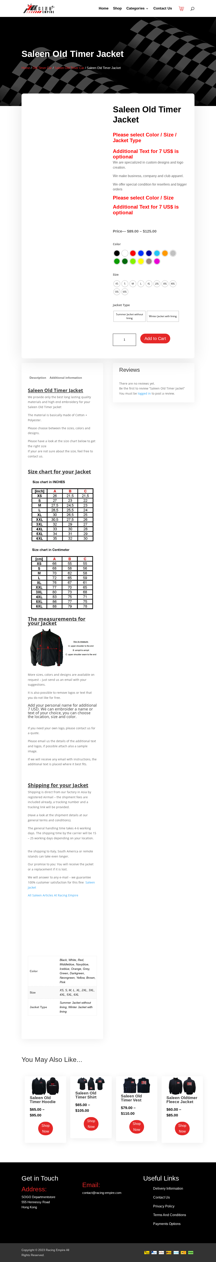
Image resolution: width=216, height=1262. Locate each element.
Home (103, 8)
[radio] (117, 253)
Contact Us (162, 8)
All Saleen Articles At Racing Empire (53, 895)
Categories (135, 8)
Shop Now (46, 1128)
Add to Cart (155, 338)
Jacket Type (121, 305)
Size (116, 274)
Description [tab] (38, 377)
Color (117, 244)
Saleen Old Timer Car (69, 68)
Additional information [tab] (66, 377)
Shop (117, 8)
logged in (144, 393)
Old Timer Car (42, 68)
